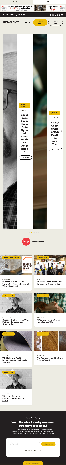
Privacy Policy (37, 450)
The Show (16, 257)
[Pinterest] (57, 15)
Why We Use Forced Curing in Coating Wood (50, 359)
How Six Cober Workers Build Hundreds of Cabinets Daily (50, 283)
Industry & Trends (24, 105)
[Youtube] (62, 15)
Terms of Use (28, 450)
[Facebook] (51, 15)
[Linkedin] (60, 15)
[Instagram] (55, 15)
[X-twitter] (53, 15)
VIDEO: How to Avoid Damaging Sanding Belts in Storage (14, 360)
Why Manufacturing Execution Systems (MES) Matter (13, 398)
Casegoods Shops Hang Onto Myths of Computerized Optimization (24, 133)
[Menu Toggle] (26, 22)
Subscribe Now (48, 444)
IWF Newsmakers (8, 334)
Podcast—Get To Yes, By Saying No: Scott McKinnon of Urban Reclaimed (15, 284)
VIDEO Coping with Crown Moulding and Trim (55, 133)
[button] (4, 131)
